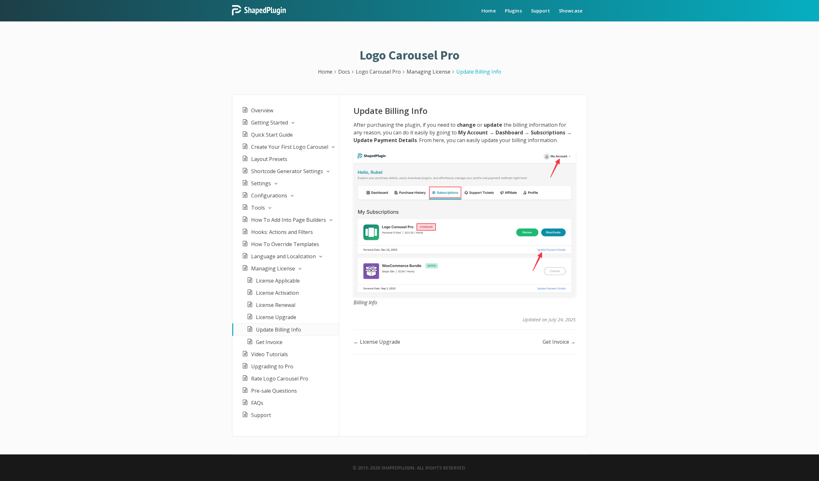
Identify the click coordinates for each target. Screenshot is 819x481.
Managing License (273, 268)
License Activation (277, 292)
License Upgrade (276, 317)
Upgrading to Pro (272, 366)
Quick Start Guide (272, 134)
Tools (258, 207)
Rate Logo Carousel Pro (279, 378)
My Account (473, 132)
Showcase (571, 10)
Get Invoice (269, 342)
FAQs (257, 402)
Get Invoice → (559, 341)
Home (488, 10)
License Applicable (278, 280)
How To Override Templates (285, 244)
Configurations (269, 195)
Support (540, 10)
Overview (262, 110)
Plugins (513, 10)
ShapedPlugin (397, 468)
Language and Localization (283, 256)
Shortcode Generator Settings (287, 171)
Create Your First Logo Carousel (289, 146)
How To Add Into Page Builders (288, 219)
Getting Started (269, 122)
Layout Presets (269, 159)
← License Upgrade (377, 341)
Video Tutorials (269, 354)
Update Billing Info (278, 329)
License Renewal (275, 305)
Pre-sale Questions (274, 390)
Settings (261, 183)
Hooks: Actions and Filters (282, 232)
